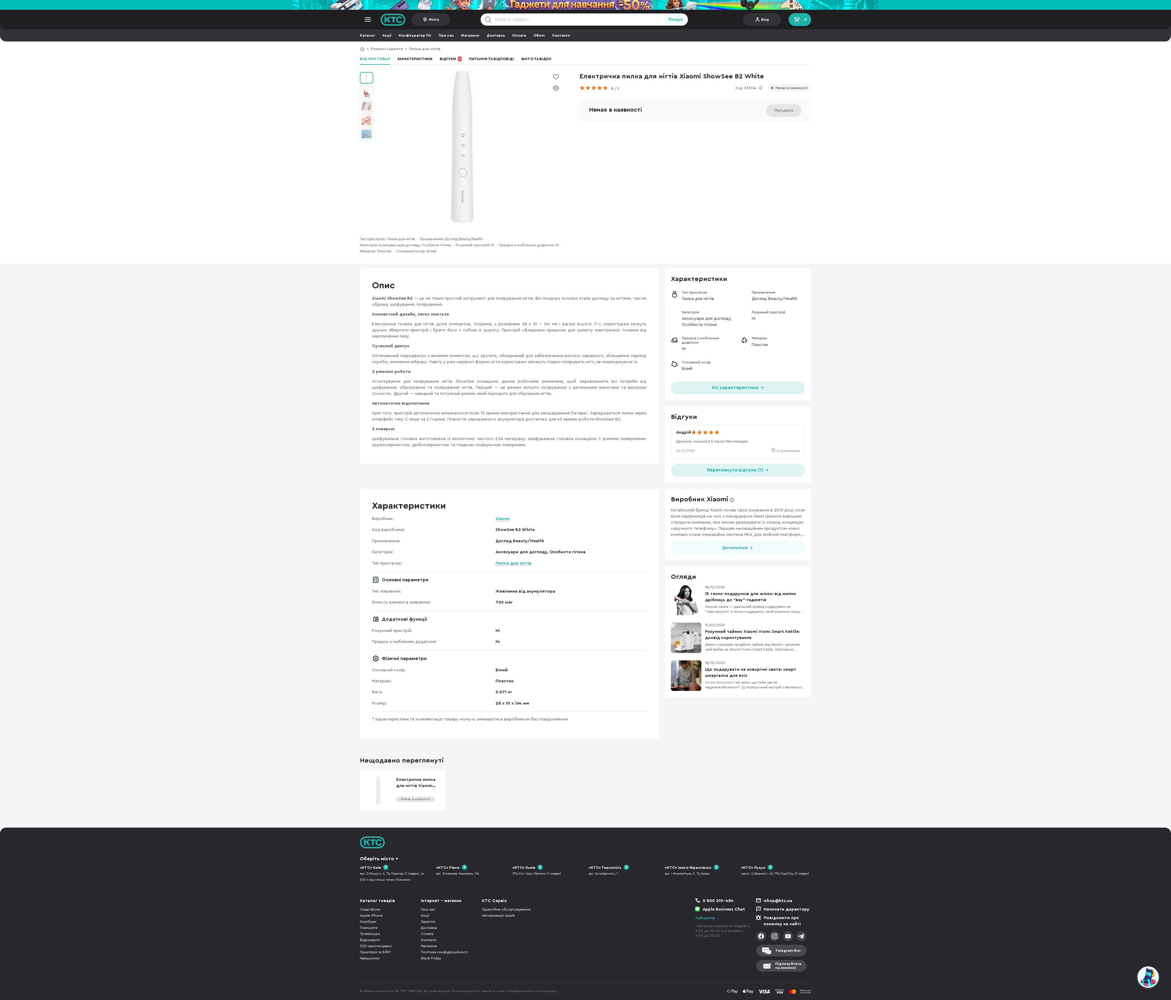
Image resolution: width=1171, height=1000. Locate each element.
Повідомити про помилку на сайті (782, 921)
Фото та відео (536, 59)
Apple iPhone (371, 915)
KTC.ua (393, 19)
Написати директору (786, 909)
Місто (434, 19)
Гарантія (428, 921)
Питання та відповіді (491, 59)
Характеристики (414, 59)
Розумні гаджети (387, 49)
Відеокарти (370, 940)
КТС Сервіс (494, 901)
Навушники (370, 958)
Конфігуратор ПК (415, 35)
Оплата (519, 35)
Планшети (369, 928)
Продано (783, 110)
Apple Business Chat (724, 909)
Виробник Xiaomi (699, 499)
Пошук (675, 19)
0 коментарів (788, 451)
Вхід (765, 19)
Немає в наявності (791, 88)
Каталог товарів (377, 901)
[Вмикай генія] (585, 5)
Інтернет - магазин (441, 901)
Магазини (470, 35)
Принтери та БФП (375, 952)
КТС (362, 48)
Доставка (496, 35)
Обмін (539, 35)
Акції (386, 35)
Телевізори (370, 934)
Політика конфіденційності (444, 952)
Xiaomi (503, 519)
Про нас (446, 35)
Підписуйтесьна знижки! (788, 965)
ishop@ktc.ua (778, 901)
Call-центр (705, 918)
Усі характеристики (735, 387)
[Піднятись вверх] (1126, 978)
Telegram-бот (788, 950)
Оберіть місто (377, 858)
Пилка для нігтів (424, 49)
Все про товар (375, 59)
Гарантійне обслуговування (506, 909)
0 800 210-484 (718, 901)
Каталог (367, 35)
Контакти (561, 35)
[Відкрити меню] (368, 19)
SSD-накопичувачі (376, 946)
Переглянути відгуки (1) (736, 470)
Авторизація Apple (498, 915)
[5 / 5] (595, 87)
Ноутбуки (368, 921)
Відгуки (450, 59)
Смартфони (370, 909)
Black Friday (431, 958)
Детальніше (735, 548)
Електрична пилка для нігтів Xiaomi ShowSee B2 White (497, 49)
